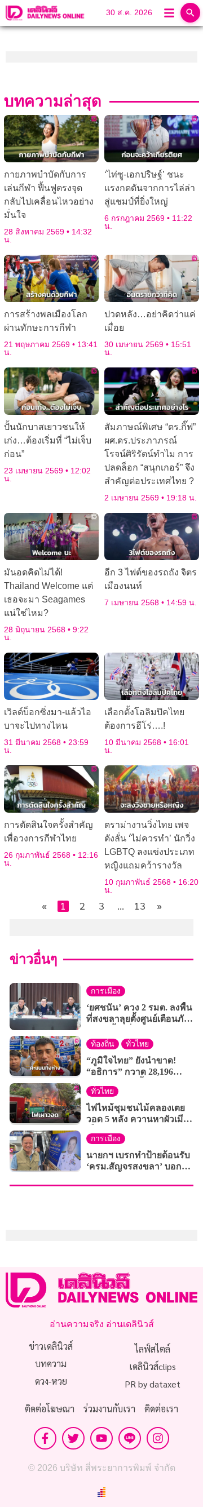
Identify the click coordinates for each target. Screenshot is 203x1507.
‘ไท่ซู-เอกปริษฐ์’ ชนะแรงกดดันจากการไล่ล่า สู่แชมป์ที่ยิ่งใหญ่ (149, 188)
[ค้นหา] (190, 13)
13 (139, 906)
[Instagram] (158, 1438)
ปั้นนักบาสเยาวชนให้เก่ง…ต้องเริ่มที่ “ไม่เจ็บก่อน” (47, 440)
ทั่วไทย (137, 1044)
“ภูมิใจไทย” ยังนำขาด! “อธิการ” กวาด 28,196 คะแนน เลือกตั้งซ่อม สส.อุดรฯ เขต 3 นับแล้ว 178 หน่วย (136, 1067)
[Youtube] (101, 1438)
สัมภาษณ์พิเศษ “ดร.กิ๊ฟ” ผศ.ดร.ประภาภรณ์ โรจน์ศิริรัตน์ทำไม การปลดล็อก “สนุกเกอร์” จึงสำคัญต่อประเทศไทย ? (150, 454)
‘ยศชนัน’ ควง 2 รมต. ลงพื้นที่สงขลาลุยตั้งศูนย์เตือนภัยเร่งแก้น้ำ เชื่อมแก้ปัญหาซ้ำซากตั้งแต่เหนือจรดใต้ (139, 1014)
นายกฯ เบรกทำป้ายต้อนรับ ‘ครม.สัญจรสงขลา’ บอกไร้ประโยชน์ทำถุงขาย (138, 1161)
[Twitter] (73, 1438)
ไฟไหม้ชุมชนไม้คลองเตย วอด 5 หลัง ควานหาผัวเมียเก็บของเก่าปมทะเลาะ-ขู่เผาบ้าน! (137, 1114)
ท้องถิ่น (102, 1044)
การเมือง (106, 991)
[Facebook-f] (45, 1438)
